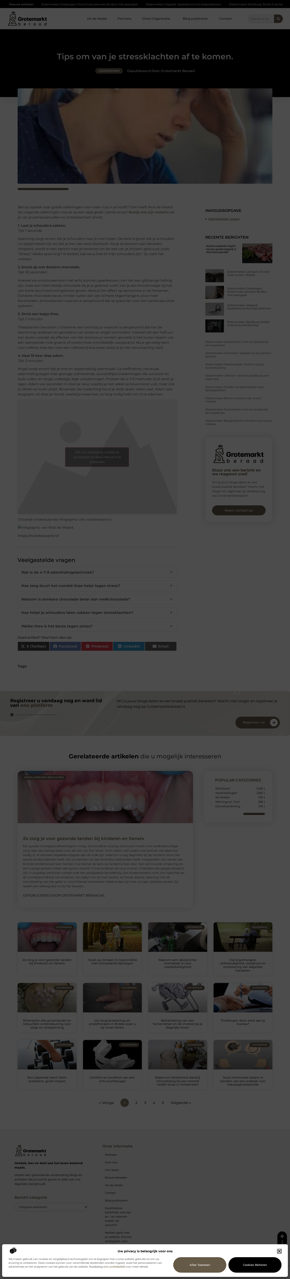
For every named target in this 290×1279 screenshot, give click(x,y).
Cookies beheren (255, 1264)
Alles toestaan (200, 1264)
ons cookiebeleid (114, 1266)
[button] (279, 1251)
